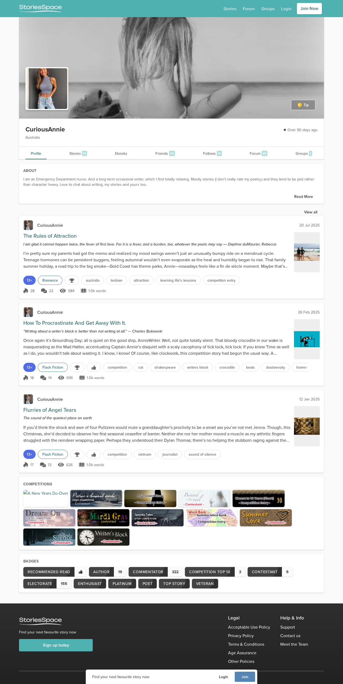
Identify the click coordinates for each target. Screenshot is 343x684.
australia (92, 280)
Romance (50, 280)
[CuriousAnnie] (28, 225)
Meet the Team (294, 644)
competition (117, 367)
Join (244, 676)
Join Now (309, 8)
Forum (249, 9)
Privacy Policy (241, 635)
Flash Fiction (52, 367)
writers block (197, 367)
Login (223, 676)
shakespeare (165, 367)
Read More (303, 196)
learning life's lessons (178, 280)
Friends (164, 153)
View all (310, 212)
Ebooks (121, 153)
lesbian (116, 280)
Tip (306, 105)
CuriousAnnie (50, 225)
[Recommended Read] (94, 367)
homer (301, 367)
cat (140, 367)
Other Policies (241, 661)
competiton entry (221, 280)
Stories (229, 9)
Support (287, 627)
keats (250, 367)
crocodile (227, 367)
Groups (268, 9)
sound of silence (202, 454)
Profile (36, 153)
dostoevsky (275, 367)
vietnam (144, 454)
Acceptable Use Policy (249, 627)
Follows (212, 153)
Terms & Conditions (246, 644)
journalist (169, 454)
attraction (141, 280)
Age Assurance (242, 653)
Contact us (290, 635)
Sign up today (56, 645)
